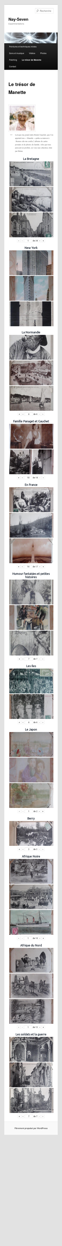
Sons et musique (16, 53)
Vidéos (32, 53)
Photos (43, 53)
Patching (13, 59)
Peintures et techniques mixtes (23, 46)
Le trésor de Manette (31, 59)
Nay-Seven (18, 19)
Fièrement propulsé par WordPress (31, 1128)
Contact (12, 66)
